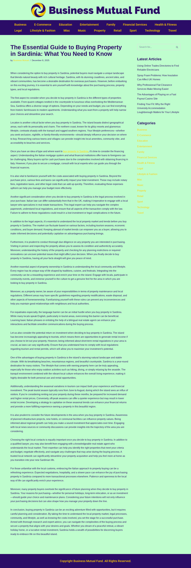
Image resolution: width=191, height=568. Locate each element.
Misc (67, 30)
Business (20, 24)
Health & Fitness (166, 24)
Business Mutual (21, 60)
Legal (18, 30)
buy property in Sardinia (75, 151)
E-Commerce (42, 24)
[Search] (177, 47)
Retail (117, 30)
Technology (152, 30)
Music (82, 30)
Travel (172, 30)
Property (99, 30)
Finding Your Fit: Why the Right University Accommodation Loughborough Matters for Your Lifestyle (158, 108)
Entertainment (89, 24)
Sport (133, 30)
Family (111, 24)
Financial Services (135, 24)
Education (65, 24)
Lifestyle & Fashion (42, 30)
